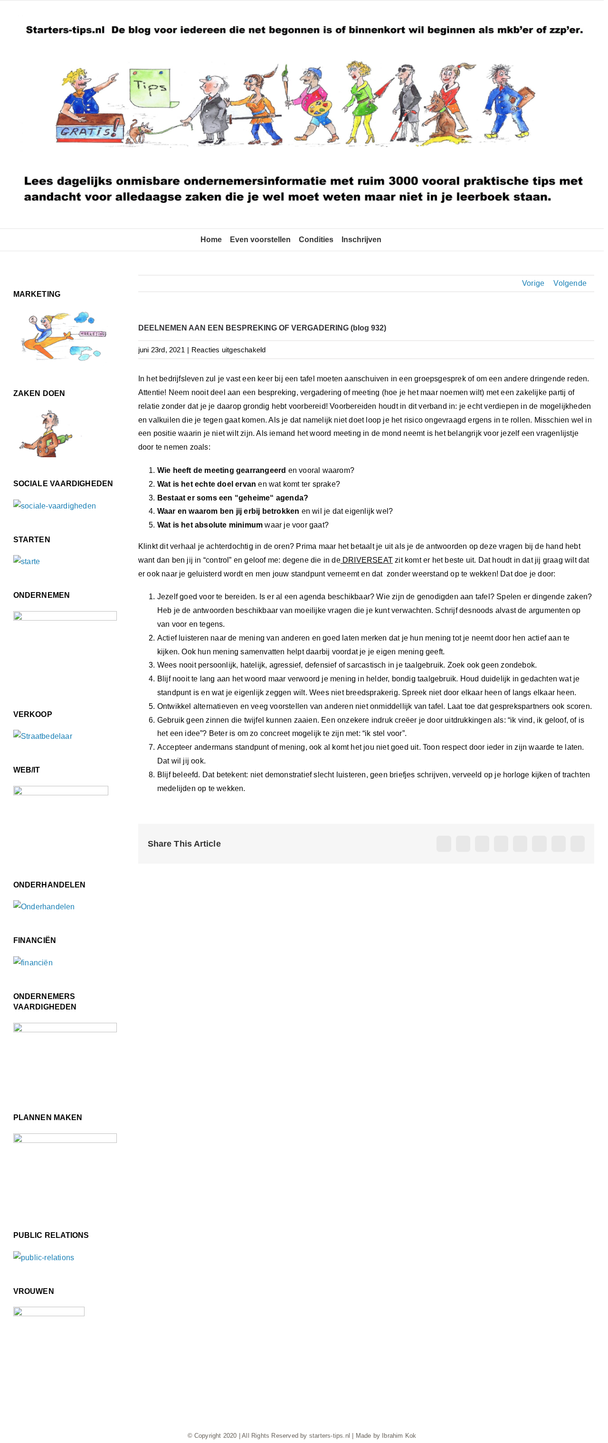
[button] (392, 240)
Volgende (570, 283)
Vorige (533, 283)
